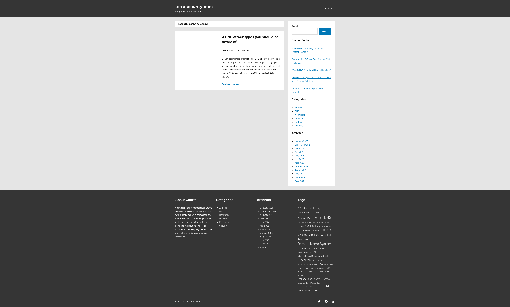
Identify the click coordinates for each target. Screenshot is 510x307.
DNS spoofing (320, 235)
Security (299, 125)
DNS (297, 111)
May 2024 (299, 152)
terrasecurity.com (194, 6)
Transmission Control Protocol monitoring (311, 287)
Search (295, 26)
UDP (327, 286)
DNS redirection (326, 226)
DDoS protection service (323, 209)
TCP (328, 267)
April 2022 (300, 180)
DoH (329, 235)
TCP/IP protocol (302, 272)
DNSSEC (326, 230)
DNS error (301, 226)
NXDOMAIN (315, 264)
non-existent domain (304, 264)
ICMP (314, 252)
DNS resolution (304, 230)
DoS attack (302, 248)
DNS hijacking (312, 226)
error (323, 248)
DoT (310, 248)
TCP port (300, 275)
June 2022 (300, 177)
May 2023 (299, 159)
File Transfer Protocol (304, 252)
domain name (303, 239)
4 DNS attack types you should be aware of (250, 39)
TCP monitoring (322, 271)
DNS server (305, 234)
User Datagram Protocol (308, 290)
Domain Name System (314, 243)
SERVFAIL (301, 268)
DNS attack (324, 222)
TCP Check (311, 272)
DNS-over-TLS (313, 223)
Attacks (298, 107)
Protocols (299, 122)
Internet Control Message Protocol (313, 256)
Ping (321, 264)
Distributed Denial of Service (310, 218)
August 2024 (301, 148)
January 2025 (301, 141)
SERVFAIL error (309, 268)
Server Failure (328, 264)
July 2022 (299, 173)
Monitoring (300, 114)
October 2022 (301, 166)
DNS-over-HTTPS (303, 223)
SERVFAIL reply (319, 268)
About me (329, 8)
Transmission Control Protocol (314, 278)
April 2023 (300, 162)
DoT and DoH (317, 248)
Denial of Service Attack (308, 212)
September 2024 (303, 144)
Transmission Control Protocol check (309, 283)
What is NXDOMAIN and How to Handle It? (311, 70)
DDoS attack (306, 208)
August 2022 (301, 170)
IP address (304, 259)
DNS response (316, 230)
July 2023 (299, 155)
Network (299, 118)
